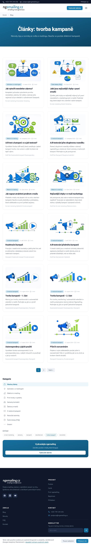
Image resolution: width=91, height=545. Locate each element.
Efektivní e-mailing (12, 138)
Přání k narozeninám (59, 346)
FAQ (4, 520)
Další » (51, 370)
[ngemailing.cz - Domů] (14, 8)
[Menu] (86, 8)
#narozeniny (60, 359)
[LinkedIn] (10, 496)
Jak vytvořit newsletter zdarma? (19, 88)
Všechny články (12, 384)
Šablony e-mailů (12, 407)
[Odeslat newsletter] (86, 530)
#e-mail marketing (10, 101)
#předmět (19, 206)
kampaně (29, 435)
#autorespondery (29, 155)
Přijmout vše (82, 541)
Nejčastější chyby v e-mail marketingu (66, 194)
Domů (5, 15)
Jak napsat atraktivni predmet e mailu (21, 194)
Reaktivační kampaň (14, 245)
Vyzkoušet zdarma (75, 8)
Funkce (50, 484)
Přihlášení (51, 500)
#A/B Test (8, 155)
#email (63, 104)
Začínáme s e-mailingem (14, 84)
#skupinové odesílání (68, 155)
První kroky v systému (14, 398)
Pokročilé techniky (13, 415)
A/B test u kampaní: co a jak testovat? (21, 143)
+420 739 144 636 (11, 2)
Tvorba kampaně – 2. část (61, 296)
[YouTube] (15, 496)
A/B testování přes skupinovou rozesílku (67, 143)
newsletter (62, 435)
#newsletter (19, 101)
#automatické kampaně (17, 155)
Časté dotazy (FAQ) (56, 84)
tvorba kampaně (51, 435)
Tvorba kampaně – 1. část (16, 296)
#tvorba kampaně (27, 206)
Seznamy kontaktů (13, 402)
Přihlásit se (84, 2)
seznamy (20, 435)
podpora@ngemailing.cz (30, 2)
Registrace (51, 496)
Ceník (50, 488)
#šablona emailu (71, 206)
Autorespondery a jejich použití (18, 346)
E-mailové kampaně (57, 138)
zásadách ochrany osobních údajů (37, 542)
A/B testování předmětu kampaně (64, 245)
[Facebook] (5, 496)
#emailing (27, 101)
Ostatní (9, 424)
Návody (5, 516)
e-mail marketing (9, 435)
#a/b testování (60, 257)
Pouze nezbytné (68, 541)
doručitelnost (39, 435)
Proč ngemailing (53, 492)
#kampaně (59, 155)
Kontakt (5, 524)
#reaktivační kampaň (18, 257)
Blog (4, 512)
